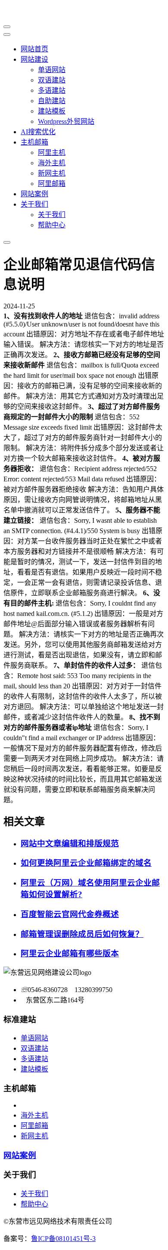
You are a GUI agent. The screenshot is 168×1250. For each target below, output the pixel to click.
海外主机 (51, 162)
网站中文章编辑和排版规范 (70, 843)
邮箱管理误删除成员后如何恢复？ (82, 934)
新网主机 (51, 173)
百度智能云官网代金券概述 (70, 914)
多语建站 (51, 90)
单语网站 (51, 69)
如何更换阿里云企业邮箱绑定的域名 (86, 862)
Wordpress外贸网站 (66, 121)
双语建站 (51, 80)
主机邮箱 (34, 142)
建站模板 (51, 111)
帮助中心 (51, 225)
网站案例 (34, 194)
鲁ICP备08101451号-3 (63, 1238)
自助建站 (51, 100)
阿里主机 (51, 152)
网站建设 (34, 59)
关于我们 (34, 204)
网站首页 (34, 49)
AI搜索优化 (38, 131)
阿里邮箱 (51, 183)
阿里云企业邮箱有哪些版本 (70, 953)
